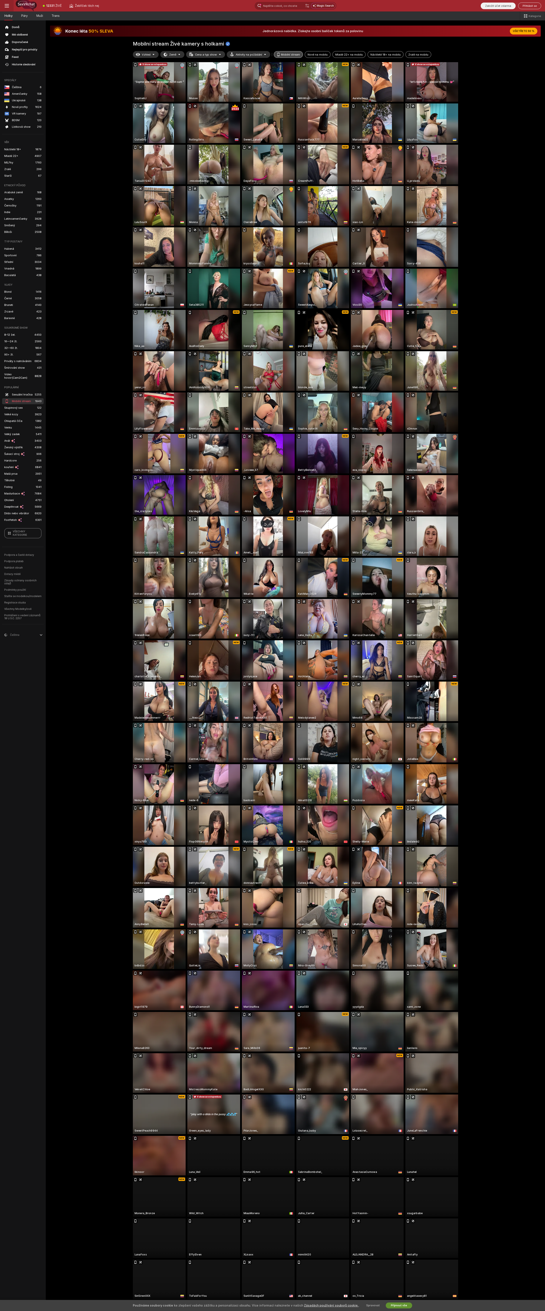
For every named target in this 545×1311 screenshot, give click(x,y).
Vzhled (146, 54)
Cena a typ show (206, 54)
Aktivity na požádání (249, 54)
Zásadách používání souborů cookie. (331, 1305)
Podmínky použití (15, 589)
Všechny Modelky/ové (18, 609)
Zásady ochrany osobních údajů (20, 582)
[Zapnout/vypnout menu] (7, 5)
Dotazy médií (12, 574)
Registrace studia (15, 602)
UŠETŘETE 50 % (523, 31)
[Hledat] (307, 6)
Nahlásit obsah (13, 567)
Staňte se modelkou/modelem (23, 596)
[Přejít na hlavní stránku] (26, 5)
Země (172, 54)
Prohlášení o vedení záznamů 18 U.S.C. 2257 (22, 617)
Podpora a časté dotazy (19, 554)
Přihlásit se (530, 5)
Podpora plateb (14, 561)
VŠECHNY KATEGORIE (20, 533)
